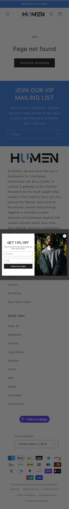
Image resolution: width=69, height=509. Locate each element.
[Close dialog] (65, 236)
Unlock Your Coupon (18, 266)
